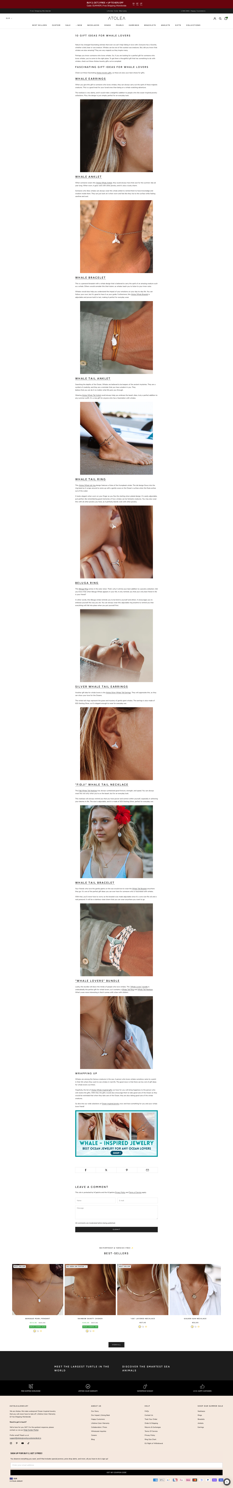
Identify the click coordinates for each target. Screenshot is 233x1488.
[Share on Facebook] (85, 1170)
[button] (227, 1482)
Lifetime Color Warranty (100, 1423)
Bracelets (150, 25)
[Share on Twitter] (106, 1170)
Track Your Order (151, 1419)
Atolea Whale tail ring (87, 485)
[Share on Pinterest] (127, 1170)
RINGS (107, 25)
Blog (93, 1439)
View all (116, 1345)
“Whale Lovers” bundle (139, 987)
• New (79, 25)
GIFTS (178, 25)
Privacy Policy (120, 1192)
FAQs (147, 1411)
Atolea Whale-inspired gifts (101, 1090)
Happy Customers (98, 1419)
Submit (116, 1229)
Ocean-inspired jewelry (110, 1104)
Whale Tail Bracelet (139, 889)
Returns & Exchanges (153, 1427)
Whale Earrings (90, 78)
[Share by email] (147, 1170)
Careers (94, 1435)
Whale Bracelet (90, 277)
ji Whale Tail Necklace (89, 791)
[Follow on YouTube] (22, 1443)
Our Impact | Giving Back (100, 1415)
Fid (80, 791)
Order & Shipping (151, 1423)
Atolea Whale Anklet (104, 183)
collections (193, 25)
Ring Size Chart (150, 1439)
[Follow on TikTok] (28, 1443)
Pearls (120, 25)
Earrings (134, 25)
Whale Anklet (88, 176)
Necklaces (93, 25)
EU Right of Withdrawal (154, 1443)
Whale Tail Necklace (145, 989)
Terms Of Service (151, 1431)
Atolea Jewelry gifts (104, 73)
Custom (56, 25)
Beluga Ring (83, 589)
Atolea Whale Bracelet (139, 294)
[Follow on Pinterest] (17, 1443)
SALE (68, 25)
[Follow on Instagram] (11, 1443)
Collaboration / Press (99, 1427)
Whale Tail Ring (90, 479)
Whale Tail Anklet (93, 378)
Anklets (165, 25)
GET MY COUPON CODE (116, 1472)
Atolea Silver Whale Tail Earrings (118, 692)
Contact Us (149, 1415)
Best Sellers (39, 25)
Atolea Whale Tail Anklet (91, 395)
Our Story (95, 1411)
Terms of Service (135, 1192)
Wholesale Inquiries (98, 1431)
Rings (200, 1415)
